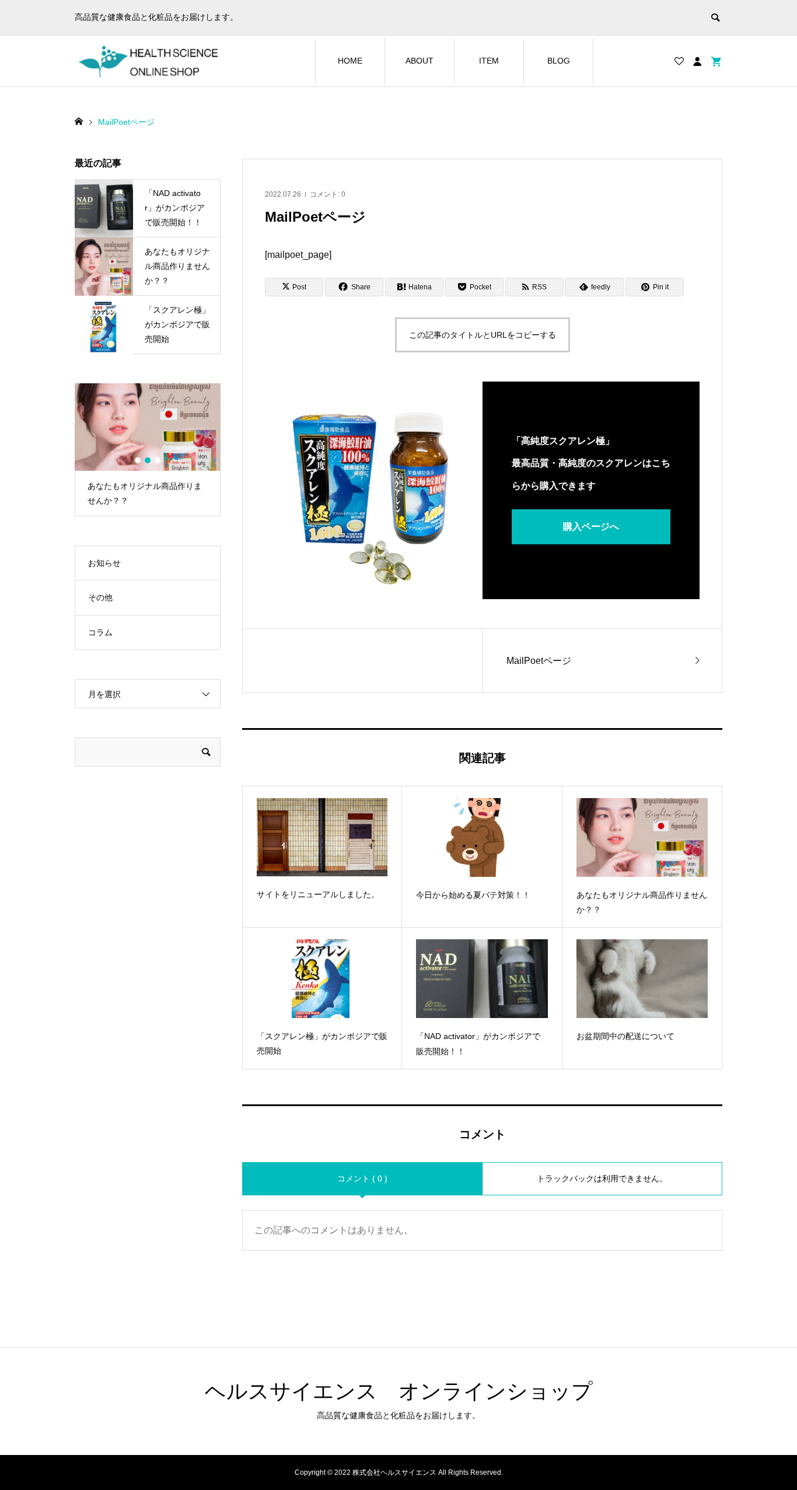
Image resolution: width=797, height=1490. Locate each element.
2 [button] (147, 460)
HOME (350, 60)
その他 (100, 597)
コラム (100, 632)
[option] (148, 449)
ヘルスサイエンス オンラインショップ (399, 1391)
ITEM (489, 60)
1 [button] (137, 460)
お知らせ (104, 563)
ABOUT (420, 60)
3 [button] (157, 460)
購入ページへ (591, 526)
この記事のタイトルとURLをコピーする (482, 335)
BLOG (558, 60)
